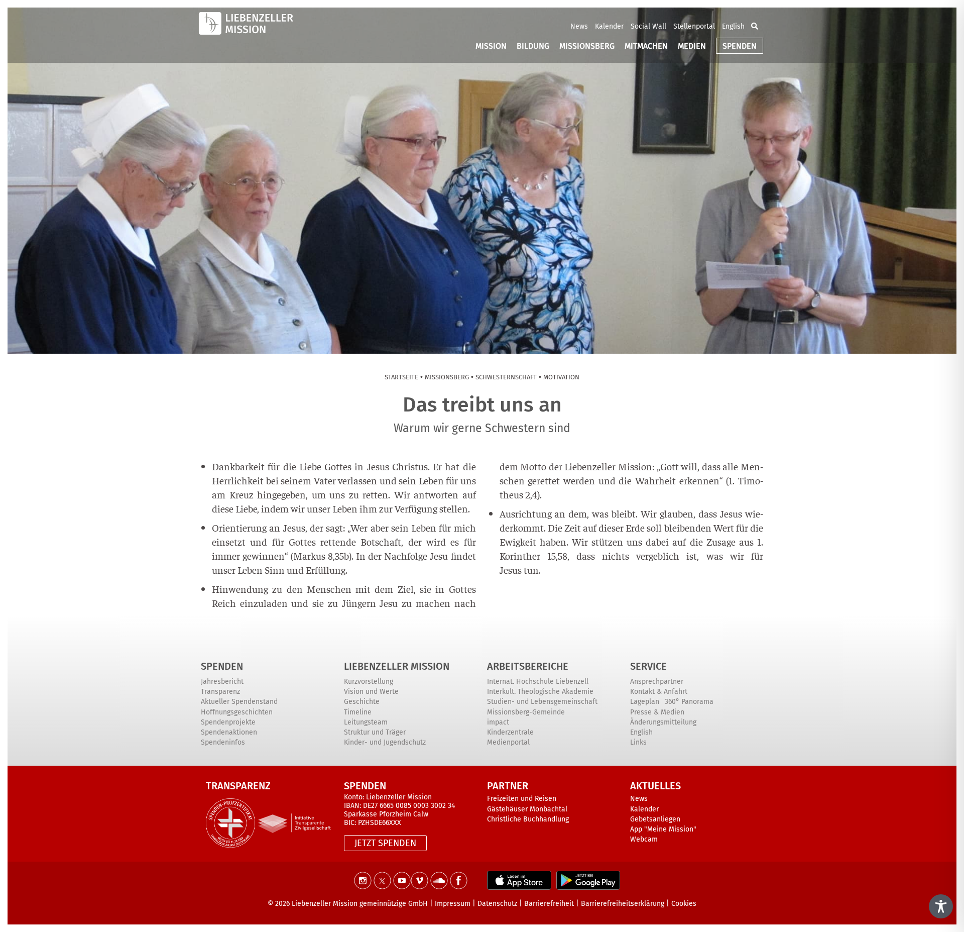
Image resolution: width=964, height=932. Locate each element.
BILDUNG (533, 46)
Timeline (358, 712)
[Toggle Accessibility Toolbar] (941, 906)
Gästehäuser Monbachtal (527, 809)
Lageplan (644, 701)
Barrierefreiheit (549, 903)
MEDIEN (692, 46)
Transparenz (220, 691)
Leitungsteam (366, 722)
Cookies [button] (683, 903)
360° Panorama (689, 701)
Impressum (452, 903)
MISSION (491, 46)
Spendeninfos (223, 742)
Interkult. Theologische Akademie (540, 691)
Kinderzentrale (510, 732)
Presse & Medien (657, 712)
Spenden (222, 666)
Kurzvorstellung (368, 681)
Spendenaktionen (229, 732)
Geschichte (362, 701)
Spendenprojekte (228, 722)
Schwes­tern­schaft (506, 377)
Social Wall (648, 26)
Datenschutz (497, 903)
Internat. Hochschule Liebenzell (537, 681)
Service (648, 666)
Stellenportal (694, 26)
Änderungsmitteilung (663, 722)
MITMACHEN (646, 46)
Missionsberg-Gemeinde (526, 712)
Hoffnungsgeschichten (237, 712)
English (733, 26)
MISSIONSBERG (587, 46)
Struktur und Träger (375, 732)
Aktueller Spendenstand (239, 701)
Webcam (644, 839)
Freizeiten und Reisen (521, 798)
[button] (754, 26)
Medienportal (508, 742)
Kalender (609, 26)
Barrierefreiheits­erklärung (622, 903)
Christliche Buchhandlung (528, 819)
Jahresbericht (222, 681)
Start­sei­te (401, 377)
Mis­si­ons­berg (447, 377)
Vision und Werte (371, 691)
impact (498, 722)
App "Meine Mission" (663, 829)
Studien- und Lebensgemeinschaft (542, 701)
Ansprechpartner (656, 681)
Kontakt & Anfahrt (658, 691)
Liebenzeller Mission (396, 666)
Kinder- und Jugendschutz (385, 742)
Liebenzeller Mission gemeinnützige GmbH (360, 903)
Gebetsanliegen (655, 819)
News (579, 26)
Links (638, 742)
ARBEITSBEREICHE (527, 666)
